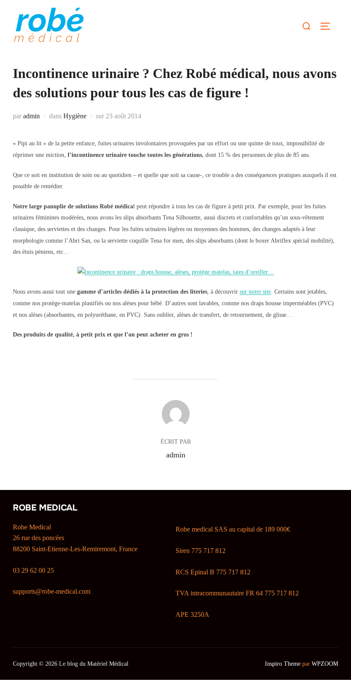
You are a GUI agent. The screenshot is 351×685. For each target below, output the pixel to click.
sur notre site (255, 291)
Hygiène (74, 116)
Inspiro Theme (282, 664)
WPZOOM (325, 664)
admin (31, 116)
